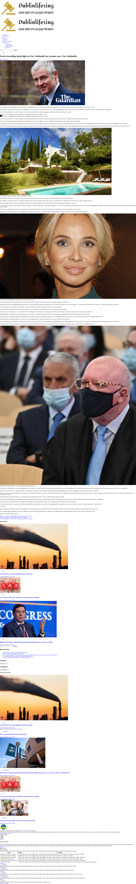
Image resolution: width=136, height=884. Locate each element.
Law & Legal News (7, 41)
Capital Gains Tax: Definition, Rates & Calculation (13, 517)
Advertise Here (9, 45)
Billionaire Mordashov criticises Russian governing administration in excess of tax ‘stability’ (26, 642)
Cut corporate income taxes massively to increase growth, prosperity (19, 597)
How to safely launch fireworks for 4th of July (13, 653)
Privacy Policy (9, 46)
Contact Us (8, 43)
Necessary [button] (2, 847)
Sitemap (7, 47)
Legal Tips (5, 38)
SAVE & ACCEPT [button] (4, 883)
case (4, 516)
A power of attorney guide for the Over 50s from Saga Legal (16, 657)
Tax (4, 37)
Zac (31, 516)
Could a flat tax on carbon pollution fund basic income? (16, 574)
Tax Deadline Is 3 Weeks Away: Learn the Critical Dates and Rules (16, 518)
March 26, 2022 (3, 59)
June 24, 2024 (11, 576)
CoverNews (26, 830)
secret (23, 516)
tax (28, 516)
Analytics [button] (2, 871)
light (15, 516)
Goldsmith (11, 516)
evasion (7, 516)
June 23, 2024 (11, 737)
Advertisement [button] (3, 875)
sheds (26, 516)
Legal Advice (6, 36)
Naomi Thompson (4, 576)
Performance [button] (3, 867)
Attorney (5, 34)
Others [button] (1, 879)
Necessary (4, 848)
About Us (5, 42)
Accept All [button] (9, 833)
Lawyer (4, 40)
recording (19, 516)
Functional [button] (2, 863)
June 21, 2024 (11, 600)
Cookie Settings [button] (3, 833)
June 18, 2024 (11, 645)
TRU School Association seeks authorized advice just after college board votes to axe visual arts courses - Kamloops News (30, 655)
